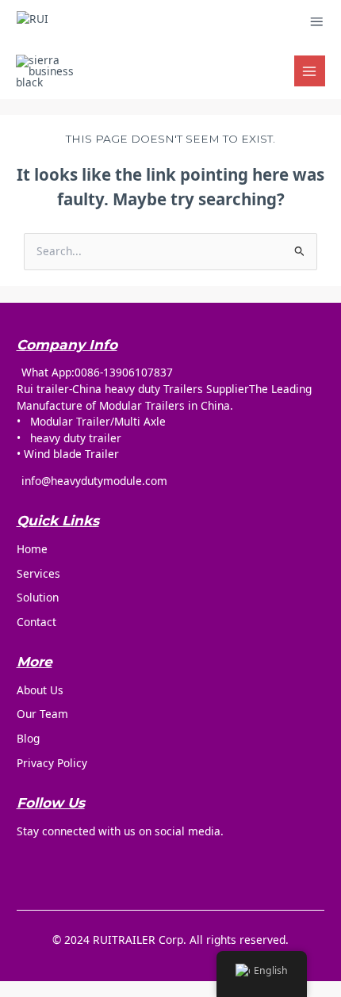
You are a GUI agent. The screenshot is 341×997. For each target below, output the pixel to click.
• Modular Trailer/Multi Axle (91, 421)
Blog (28, 738)
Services (38, 573)
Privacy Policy (52, 762)
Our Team (42, 713)
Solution (38, 597)
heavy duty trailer (75, 437)
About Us (40, 689)
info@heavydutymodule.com (94, 480)
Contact (36, 621)
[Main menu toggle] (309, 70)
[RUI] (97, 21)
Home (32, 548)
